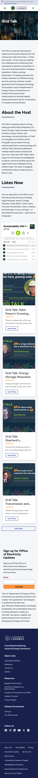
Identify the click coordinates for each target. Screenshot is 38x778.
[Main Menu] (5, 8)
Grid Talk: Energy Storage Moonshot (18, 375)
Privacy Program (10, 700)
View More (18, 529)
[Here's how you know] (19, 2)
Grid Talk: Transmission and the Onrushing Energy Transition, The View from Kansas (17, 502)
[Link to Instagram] (10, 730)
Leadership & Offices (12, 661)
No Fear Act (26, 752)
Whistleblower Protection (14, 765)
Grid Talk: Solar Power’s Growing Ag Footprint (16, 311)
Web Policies (9, 756)
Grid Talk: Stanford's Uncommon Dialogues (13, 438)
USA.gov (8, 711)
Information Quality (12, 752)
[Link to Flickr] (28, 730)
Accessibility (20, 747)
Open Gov (8, 747)
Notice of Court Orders (13, 773)
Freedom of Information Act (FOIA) (18, 693)
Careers (7, 672)
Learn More (10, 328)
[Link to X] (24, 730)
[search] (33, 8)
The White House (11, 715)
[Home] (19, 10)
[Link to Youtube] (19, 730)
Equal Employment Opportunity (16, 769)
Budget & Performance (13, 683)
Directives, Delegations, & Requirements (14, 688)
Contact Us (9, 668)
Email (5, 577)
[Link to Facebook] (6, 730)
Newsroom (9, 664)
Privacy (30, 747)
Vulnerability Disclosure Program (16, 760)
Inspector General (11, 696)
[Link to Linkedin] (14, 730)
